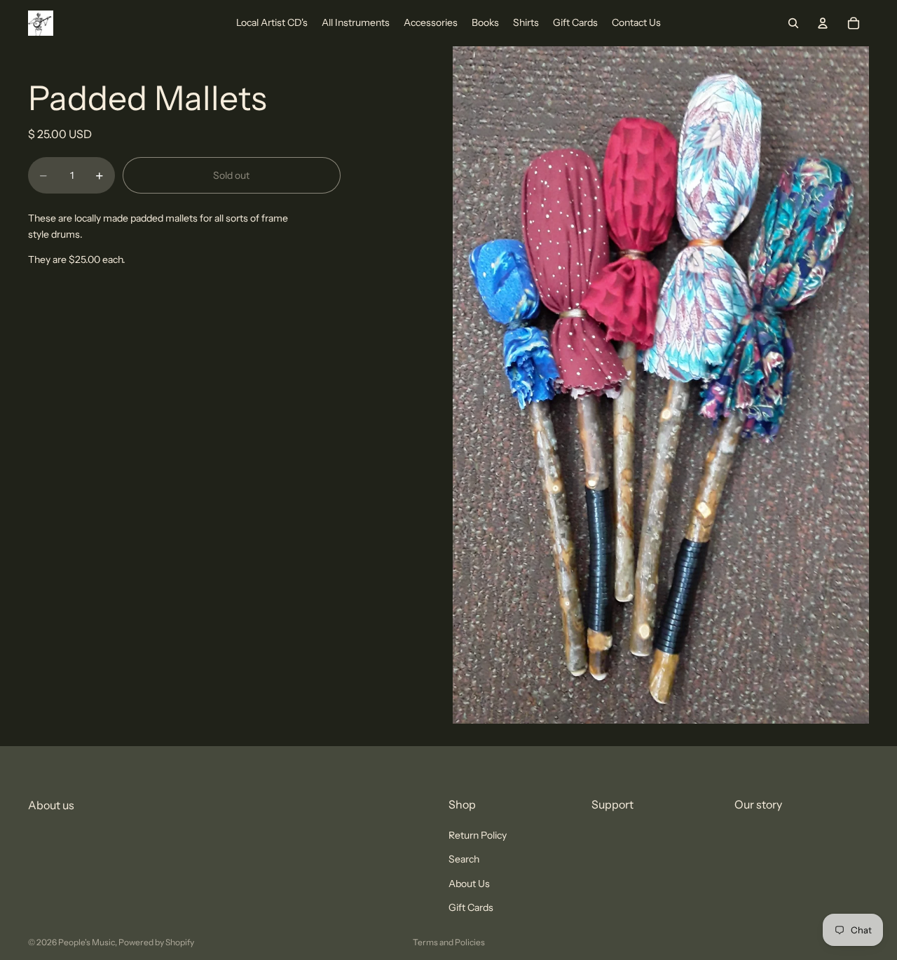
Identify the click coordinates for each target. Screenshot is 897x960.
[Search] (793, 23)
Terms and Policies (449, 942)
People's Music (86, 942)
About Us (469, 883)
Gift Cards (470, 907)
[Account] (822, 23)
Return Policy (477, 835)
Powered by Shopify (156, 942)
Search (463, 859)
